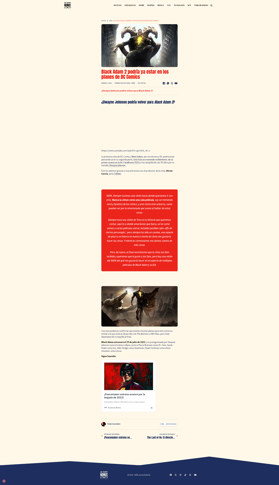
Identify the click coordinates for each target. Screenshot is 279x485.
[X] (172, 83)
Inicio (103, 21)
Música (160, 5)
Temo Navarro (113, 424)
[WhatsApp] (168, 83)
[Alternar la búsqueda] (211, 5)
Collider (117, 174)
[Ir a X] (177, 475)
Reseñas (150, 5)
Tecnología (179, 5)
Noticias (117, 5)
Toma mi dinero (201, 5)
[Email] (176, 83)
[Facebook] (164, 83)
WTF (189, 5)
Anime (141, 5)
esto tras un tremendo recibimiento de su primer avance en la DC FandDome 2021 (137, 161)
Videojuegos (130, 5)
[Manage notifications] (4, 481)
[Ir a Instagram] (182, 475)
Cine (169, 5)
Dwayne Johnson (117, 165)
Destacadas (171, 424)
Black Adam (137, 156)
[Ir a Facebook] (172, 475)
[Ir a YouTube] (196, 475)
